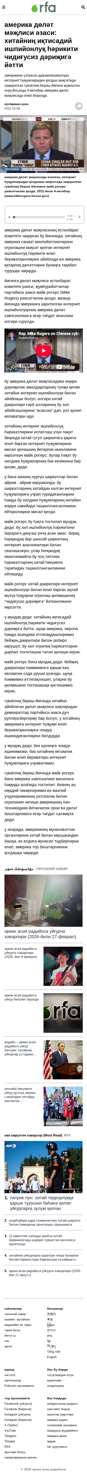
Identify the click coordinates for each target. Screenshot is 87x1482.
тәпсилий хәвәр (15, 1314)
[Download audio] (79, 216)
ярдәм (51, 1441)
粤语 (50, 1319)
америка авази (57, 1436)
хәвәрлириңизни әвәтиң (20, 1457)
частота (9, 1375)
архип (8, 1346)
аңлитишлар (12, 1380)
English (52, 1357)
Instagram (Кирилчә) (17, 1420)
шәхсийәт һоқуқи (58, 1409)
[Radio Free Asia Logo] (43, 7)
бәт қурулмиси (57, 1446)
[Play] (10, 217)
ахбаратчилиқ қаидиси (62, 1403)
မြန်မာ (51, 1324)
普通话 (51, 1314)
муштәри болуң (14, 1452)
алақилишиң (55, 1385)
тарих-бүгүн (12, 1330)
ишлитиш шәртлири (60, 1414)
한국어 (51, 1330)
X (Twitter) (11, 1425)
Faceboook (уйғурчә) (18, 1403)
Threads (9, 1441)
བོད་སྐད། (51, 1346)
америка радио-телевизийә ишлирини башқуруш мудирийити (62, 1425)
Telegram (10, 1436)
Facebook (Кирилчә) (17, 1409)
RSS (7, 1446)
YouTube (10, 1430)
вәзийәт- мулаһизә (17, 1319)
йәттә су (10, 1335)
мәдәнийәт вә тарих (17, 1324)
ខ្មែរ (49, 1341)
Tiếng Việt (53, 1351)
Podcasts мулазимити (19, 1385)
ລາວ (49, 1335)
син (6, 1341)
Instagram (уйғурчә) (17, 1414)
